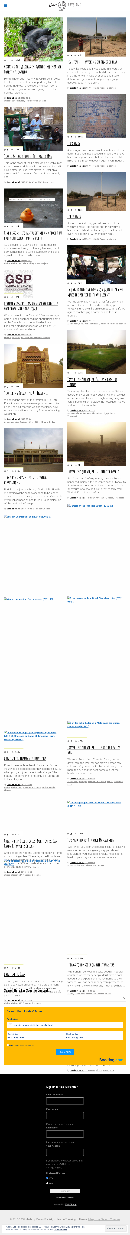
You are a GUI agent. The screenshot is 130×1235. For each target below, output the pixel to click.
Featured (20, 101)
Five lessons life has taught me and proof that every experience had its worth (33, 235)
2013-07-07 (89, 410)
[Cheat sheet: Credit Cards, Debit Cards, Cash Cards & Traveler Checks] (33, 916)
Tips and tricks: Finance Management (91, 1034)
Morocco (105, 324)
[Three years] (96, 191)
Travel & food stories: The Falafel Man (28, 156)
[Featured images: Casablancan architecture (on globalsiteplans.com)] (18, 284)
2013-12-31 (26, 260)
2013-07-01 (89, 778)
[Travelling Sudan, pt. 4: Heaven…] (33, 366)
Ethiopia (44, 422)
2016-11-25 (89, 88)
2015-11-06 (26, 182)
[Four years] (96, 116)
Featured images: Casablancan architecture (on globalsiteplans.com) (31, 306)
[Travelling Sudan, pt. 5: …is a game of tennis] (96, 352)
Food (51, 182)
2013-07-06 (26, 419)
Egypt (46, 182)
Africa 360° (9, 101)
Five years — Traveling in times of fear (92, 62)
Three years (74, 216)
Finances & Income (97, 781)
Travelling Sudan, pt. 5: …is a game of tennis (92, 382)
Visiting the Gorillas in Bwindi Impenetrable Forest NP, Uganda (33, 69)
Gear (81, 324)
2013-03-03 (26, 784)
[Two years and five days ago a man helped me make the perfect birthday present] (96, 264)
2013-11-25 (89, 321)
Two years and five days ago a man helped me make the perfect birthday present (95, 292)
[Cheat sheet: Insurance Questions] (33, 634)
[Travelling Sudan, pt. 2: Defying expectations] (33, 450)
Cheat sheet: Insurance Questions (25, 758)
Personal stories (108, 88)
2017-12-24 (26, 98)
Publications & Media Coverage (35, 337)
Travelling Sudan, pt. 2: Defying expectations (25, 480)
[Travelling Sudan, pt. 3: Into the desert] (96, 444)
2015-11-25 (89, 166)
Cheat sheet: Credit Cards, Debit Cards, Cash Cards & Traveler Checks (31, 1042)
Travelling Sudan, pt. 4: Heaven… (26, 393)
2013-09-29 (26, 334)
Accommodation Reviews (79, 413)
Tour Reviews (31, 101)
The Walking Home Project (35, 263)
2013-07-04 (89, 498)
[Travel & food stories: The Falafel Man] (33, 129)
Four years (73, 143)
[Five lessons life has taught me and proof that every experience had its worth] (33, 208)
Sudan (113, 413)
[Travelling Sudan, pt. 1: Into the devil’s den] (96, 623)
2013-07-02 (26, 509)
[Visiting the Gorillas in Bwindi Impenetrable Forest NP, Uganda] (33, 39)
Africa (7, 263)
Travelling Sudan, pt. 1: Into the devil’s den (93, 750)
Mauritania (94, 324)
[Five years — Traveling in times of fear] (96, 37)
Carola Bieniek (14, 98)
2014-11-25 (89, 239)
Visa (69, 784)
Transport (72, 416)
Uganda (42, 101)
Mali (97, 88)
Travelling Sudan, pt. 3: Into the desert (93, 471)
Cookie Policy (60, 1230)
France (7, 337)
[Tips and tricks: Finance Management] (96, 910)
